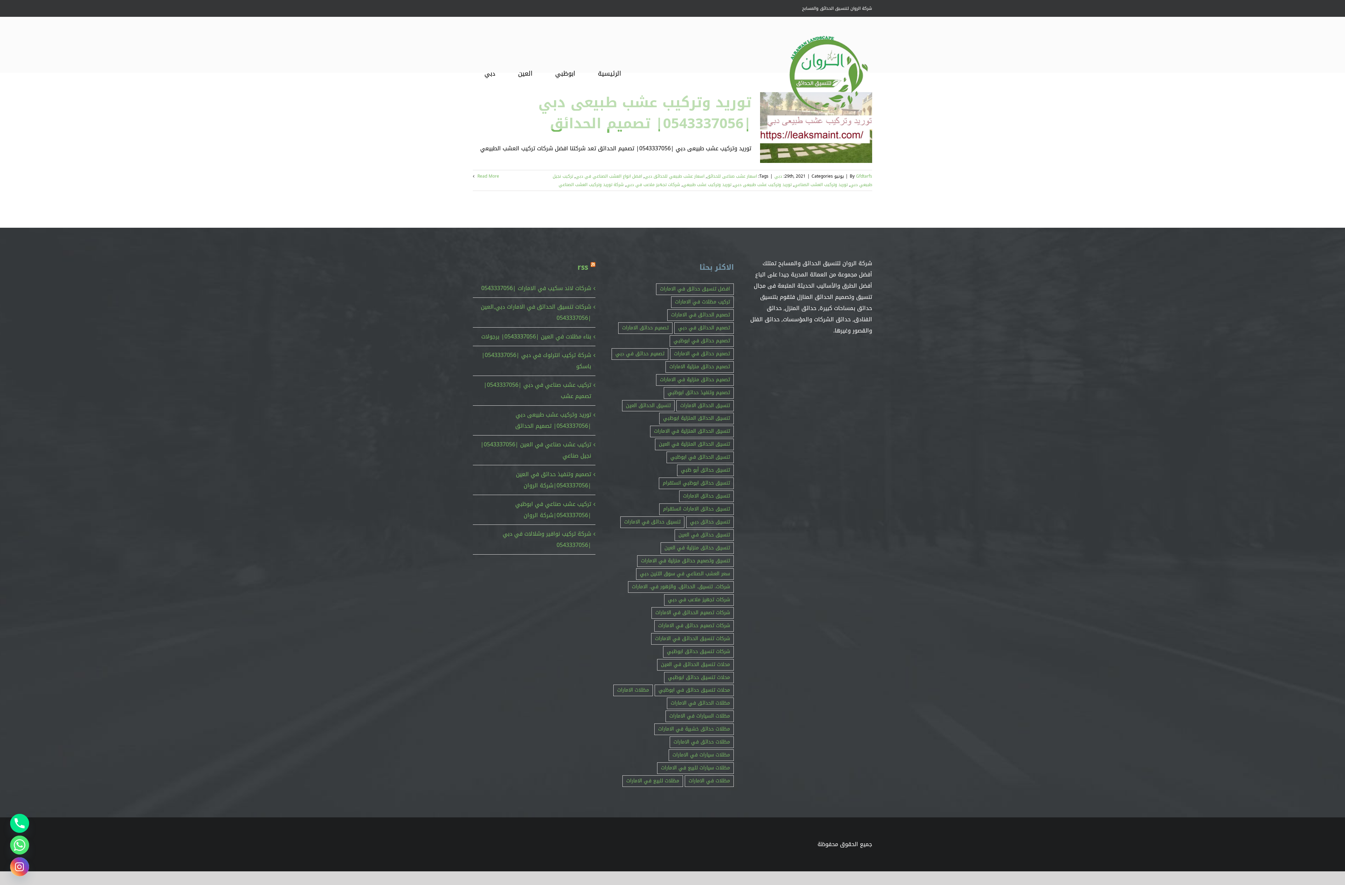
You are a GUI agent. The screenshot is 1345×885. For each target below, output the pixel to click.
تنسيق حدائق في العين (704, 535)
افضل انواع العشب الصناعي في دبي (608, 176)
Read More (487, 176)
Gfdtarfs (864, 176)
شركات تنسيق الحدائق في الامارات (692, 638)
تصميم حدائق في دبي (639, 353)
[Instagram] (19, 866)
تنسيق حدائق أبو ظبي (705, 470)
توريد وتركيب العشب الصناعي (821, 184)
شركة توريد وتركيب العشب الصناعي (591, 184)
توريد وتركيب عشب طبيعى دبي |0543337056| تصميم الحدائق (553, 420)
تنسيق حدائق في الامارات (652, 522)
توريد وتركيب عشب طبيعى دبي (763, 184)
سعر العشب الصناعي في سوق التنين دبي (685, 573)
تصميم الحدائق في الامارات (700, 315)
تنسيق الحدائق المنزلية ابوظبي (696, 418)
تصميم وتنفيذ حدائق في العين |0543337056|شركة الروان (553, 480)
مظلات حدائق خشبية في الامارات (694, 729)
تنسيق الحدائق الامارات (705, 405)
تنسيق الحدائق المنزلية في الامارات (692, 431)
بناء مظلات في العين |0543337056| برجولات (536, 336)
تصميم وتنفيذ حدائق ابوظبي (699, 392)
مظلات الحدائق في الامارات (700, 703)
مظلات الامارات (633, 690)
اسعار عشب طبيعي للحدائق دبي (674, 176)
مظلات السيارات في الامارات (699, 716)
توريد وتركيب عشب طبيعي (707, 184)
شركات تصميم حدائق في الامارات (694, 625)
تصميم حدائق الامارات (645, 327)
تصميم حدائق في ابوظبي (702, 340)
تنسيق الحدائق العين (648, 405)
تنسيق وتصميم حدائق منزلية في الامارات (685, 560)
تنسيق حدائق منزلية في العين (697, 548)
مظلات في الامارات (709, 780)
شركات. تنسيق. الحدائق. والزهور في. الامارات (681, 586)
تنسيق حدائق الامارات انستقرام (696, 509)
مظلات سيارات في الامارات (701, 755)
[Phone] (19, 823)
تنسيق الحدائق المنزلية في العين (694, 444)
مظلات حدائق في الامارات (702, 742)
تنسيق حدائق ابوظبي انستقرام (696, 483)
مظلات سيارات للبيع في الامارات (695, 768)
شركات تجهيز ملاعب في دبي (653, 184)
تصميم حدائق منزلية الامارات (699, 366)
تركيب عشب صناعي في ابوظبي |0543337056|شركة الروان (553, 510)
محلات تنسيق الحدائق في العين (695, 664)
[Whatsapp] (19, 845)
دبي (778, 176)
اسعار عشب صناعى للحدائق (732, 176)
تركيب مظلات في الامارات (702, 302)
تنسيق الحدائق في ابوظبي (700, 457)
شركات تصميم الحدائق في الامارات (692, 612)
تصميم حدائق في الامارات (702, 353)
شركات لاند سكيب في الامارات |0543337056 (536, 288)
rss (583, 267)
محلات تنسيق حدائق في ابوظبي (694, 690)
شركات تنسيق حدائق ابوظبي (698, 651)
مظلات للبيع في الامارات (652, 780)
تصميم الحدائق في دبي (704, 327)
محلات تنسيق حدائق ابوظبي (699, 677)
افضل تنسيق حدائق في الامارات (695, 289)
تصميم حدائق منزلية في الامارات (695, 379)
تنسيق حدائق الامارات (706, 496)
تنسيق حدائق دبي (710, 522)
